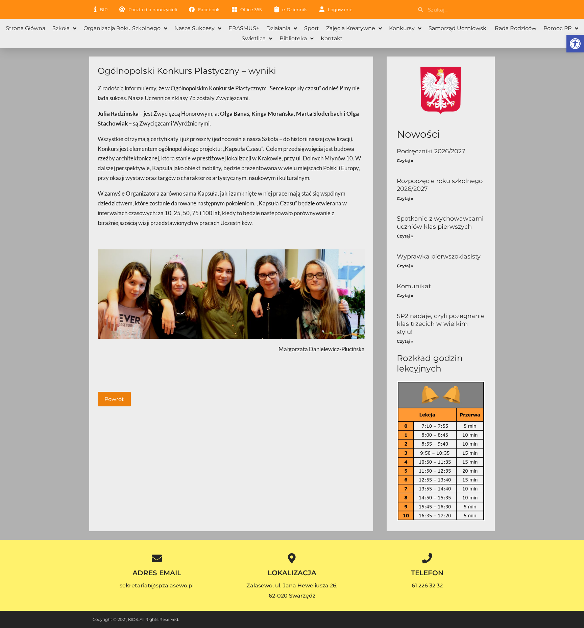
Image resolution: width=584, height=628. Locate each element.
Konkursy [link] (402, 28)
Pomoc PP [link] (557, 28)
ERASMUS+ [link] (243, 28)
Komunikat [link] (414, 286)
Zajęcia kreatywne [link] (350, 28)
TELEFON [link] (427, 573)
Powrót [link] (114, 399)
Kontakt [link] (332, 38)
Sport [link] (311, 28)
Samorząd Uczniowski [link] (458, 28)
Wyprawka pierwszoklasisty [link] (439, 256)
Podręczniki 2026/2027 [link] (431, 151)
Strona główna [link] (25, 28)
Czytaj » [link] (405, 160)
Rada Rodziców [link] (515, 28)
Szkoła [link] (61, 28)
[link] (575, 43)
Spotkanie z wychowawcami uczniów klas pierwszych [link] (440, 222)
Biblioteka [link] (293, 38)
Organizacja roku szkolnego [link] (122, 28)
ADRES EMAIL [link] (156, 573)
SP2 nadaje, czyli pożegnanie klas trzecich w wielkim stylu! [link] (441, 324)
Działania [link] (278, 28)
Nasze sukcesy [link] (194, 28)
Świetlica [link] (254, 38)
